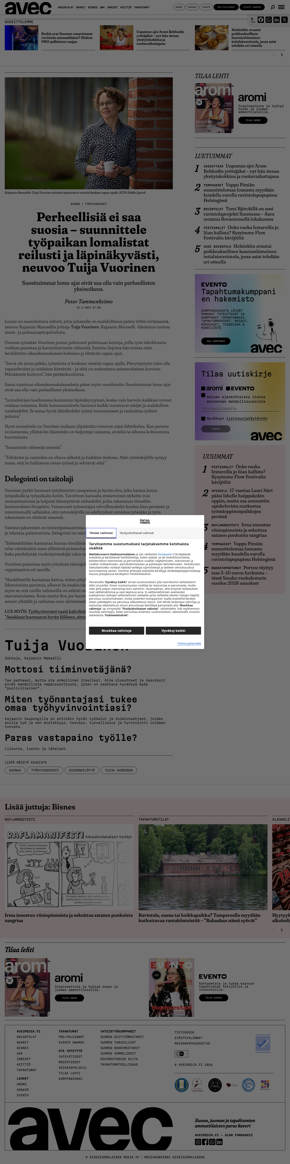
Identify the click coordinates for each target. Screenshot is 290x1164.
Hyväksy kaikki (173, 630)
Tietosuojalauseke (189, 643)
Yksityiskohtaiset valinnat (137, 533)
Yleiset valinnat (101, 533)
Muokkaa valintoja (117, 630)
